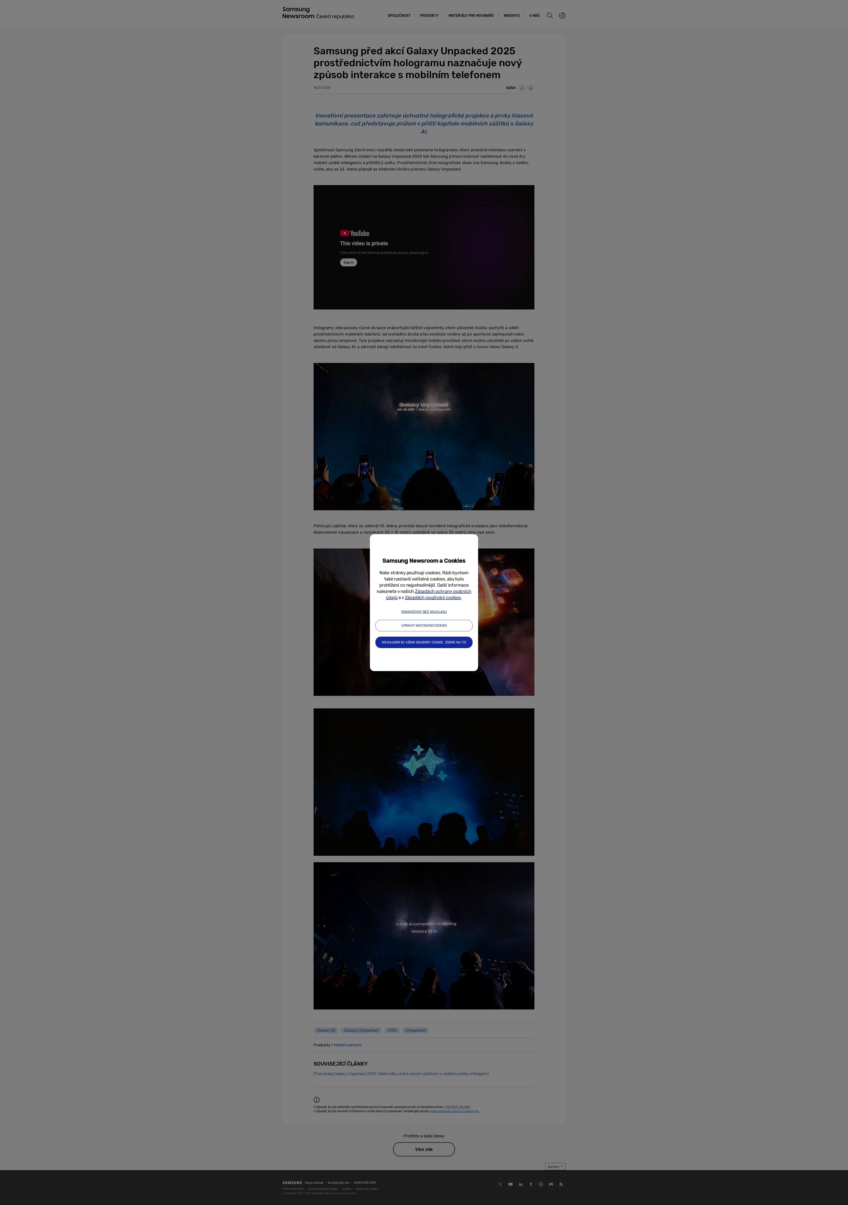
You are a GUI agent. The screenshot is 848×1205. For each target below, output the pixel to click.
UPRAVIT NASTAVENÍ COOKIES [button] (424, 626)
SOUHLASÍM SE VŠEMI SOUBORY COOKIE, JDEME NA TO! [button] (424, 642)
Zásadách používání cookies (433, 597)
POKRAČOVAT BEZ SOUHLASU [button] (424, 612)
